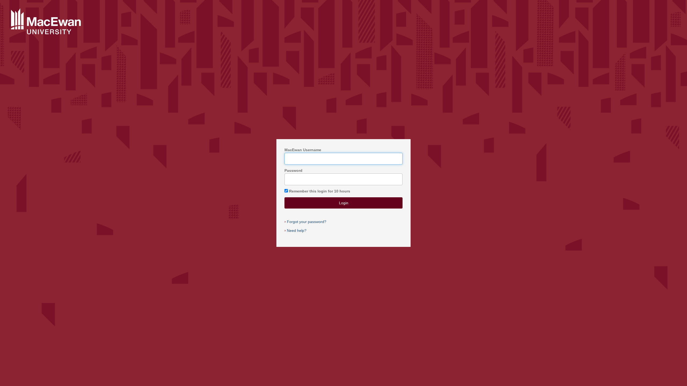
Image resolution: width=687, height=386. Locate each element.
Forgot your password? (305, 222)
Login (343, 203)
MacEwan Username (302, 150)
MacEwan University (46, 21)
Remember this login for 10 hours (319, 191)
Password (293, 170)
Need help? (295, 230)
